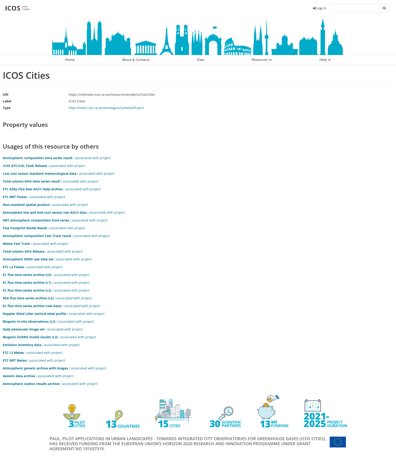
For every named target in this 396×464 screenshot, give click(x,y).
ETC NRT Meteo (15, 360)
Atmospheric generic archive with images (35, 368)
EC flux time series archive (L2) (27, 290)
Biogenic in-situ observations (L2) (29, 321)
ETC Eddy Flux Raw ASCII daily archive (33, 189)
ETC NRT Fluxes (15, 197)
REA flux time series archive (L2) (28, 298)
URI (5, 94)
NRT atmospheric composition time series (36, 220)
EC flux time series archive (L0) (27, 275)
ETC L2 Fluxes (13, 267)
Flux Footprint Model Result (25, 228)
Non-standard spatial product (26, 204)
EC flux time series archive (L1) (27, 282)
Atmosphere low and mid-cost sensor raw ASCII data (45, 212)
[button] (262, 59)
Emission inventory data (22, 345)
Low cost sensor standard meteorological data (39, 173)
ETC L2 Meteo (13, 352)
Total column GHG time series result (31, 181)
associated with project (93, 158)
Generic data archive (19, 376)
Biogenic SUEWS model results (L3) (30, 337)
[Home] (17, 8)
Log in (321, 8)
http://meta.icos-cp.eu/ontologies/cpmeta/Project (106, 108)
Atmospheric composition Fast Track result (37, 236)
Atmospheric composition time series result (37, 158)
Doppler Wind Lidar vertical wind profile (34, 313)
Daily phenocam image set (23, 329)
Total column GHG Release (23, 251)
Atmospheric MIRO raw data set (28, 259)
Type (6, 108)
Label (7, 101)
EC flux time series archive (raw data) (32, 306)
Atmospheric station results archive (31, 384)
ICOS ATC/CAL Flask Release (25, 166)
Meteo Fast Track (16, 243)
